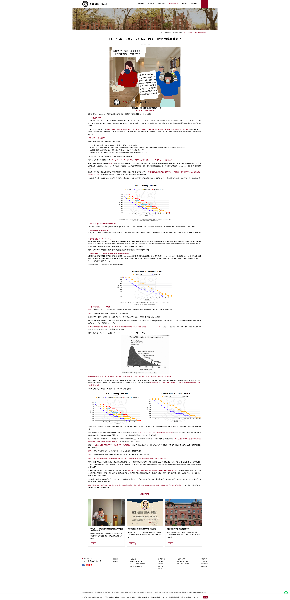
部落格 (110, 163)
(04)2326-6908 (88, 558)
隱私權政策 (138, 597)
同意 (205, 597)
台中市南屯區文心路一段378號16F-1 (94, 561)
